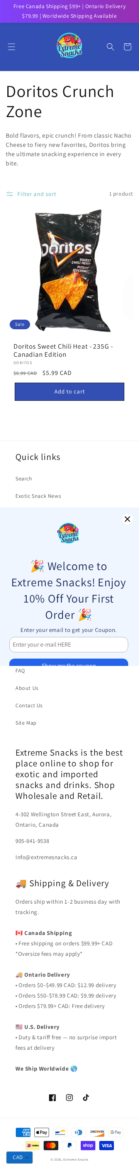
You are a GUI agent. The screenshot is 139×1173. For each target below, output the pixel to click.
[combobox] (19, 1157)
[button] (11, 46)
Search (23, 478)
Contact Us (29, 705)
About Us (27, 687)
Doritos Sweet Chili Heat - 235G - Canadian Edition (63, 350)
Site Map (26, 722)
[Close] (127, 519)
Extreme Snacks (75, 1159)
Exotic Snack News (38, 495)
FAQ (20, 670)
